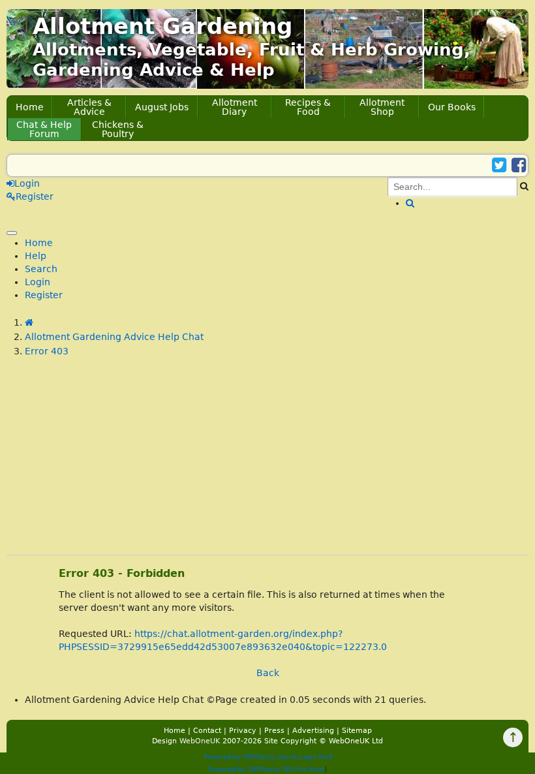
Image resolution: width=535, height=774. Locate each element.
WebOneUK (199, 741)
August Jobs (162, 107)
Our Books (452, 107)
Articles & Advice (89, 107)
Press (274, 730)
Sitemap (357, 730)
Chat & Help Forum (44, 129)
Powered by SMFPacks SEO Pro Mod (265, 769)
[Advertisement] (267, 463)
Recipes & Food (308, 107)
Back (267, 673)
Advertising (313, 730)
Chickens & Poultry (118, 129)
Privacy (242, 730)
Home (30, 107)
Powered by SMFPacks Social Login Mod (268, 756)
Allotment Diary (234, 107)
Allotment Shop (382, 107)
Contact (207, 730)
